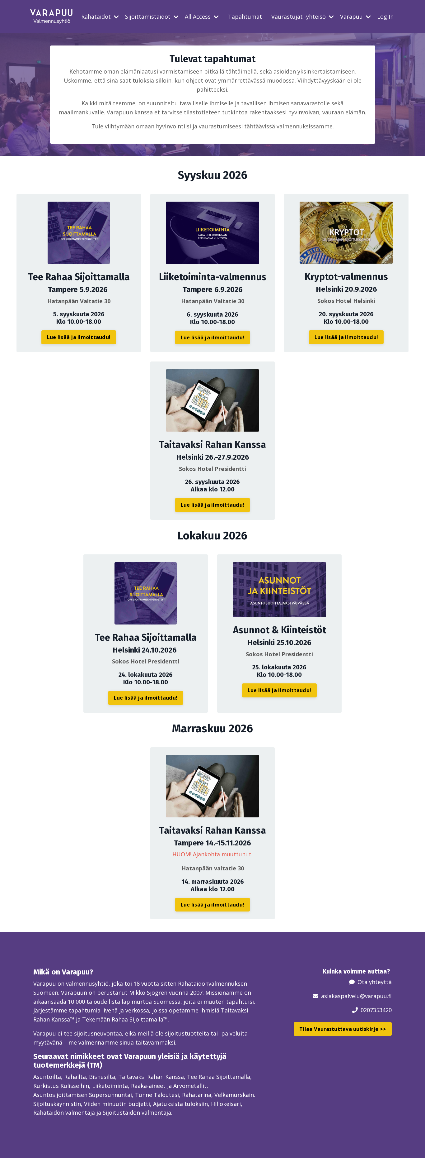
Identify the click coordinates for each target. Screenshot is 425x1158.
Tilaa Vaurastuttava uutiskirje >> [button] (342, 1029)
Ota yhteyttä (374, 982)
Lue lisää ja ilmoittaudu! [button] (78, 337)
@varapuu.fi (376, 996)
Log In (385, 16)
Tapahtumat (245, 16)
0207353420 (376, 1010)
